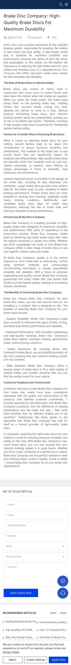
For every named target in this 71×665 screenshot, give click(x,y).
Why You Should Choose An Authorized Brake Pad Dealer (19, 637)
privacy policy (11, 652)
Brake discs (11, 44)
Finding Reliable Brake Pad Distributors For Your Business (21, 621)
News (53, 612)
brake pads (32, 92)
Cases (63, 612)
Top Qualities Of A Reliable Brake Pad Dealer (19, 629)
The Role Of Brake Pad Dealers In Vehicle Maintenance (53, 637)
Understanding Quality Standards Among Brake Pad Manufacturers (53, 622)
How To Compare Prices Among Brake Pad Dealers (53, 629)
